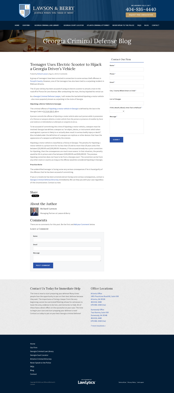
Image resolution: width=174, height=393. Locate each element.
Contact (155, 25)
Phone (112, 74)
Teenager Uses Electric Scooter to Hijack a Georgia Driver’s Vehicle (66, 66)
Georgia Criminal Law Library (46, 25)
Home (17, 25)
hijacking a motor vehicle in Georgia (63, 108)
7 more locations (98, 325)
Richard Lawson (42, 74)
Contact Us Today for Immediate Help (55, 288)
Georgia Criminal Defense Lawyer (47, 96)
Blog (146, 25)
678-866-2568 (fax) (98, 305)
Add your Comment (81, 224)
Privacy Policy (132, 382)
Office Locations (102, 288)
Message (36, 253)
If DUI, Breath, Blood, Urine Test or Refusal (126, 108)
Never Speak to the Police (123, 25)
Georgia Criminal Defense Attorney (44, 179)
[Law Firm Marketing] (87, 382)
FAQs (139, 25)
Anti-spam (140, 382)
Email (35, 245)
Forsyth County (36, 81)
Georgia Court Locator (74, 25)
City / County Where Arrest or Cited (123, 91)
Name (35, 236)
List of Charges (115, 99)
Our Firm (26, 25)
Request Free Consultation (141, 15)
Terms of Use (122, 382)
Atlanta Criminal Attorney (98, 25)
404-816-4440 (141, 9)
